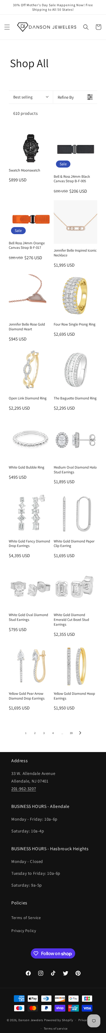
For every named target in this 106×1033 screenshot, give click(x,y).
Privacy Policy (23, 930)
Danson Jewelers (31, 1020)
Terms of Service (26, 917)
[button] (7, 27)
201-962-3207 (23, 788)
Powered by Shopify (58, 1020)
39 (71, 733)
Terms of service (56, 1028)
